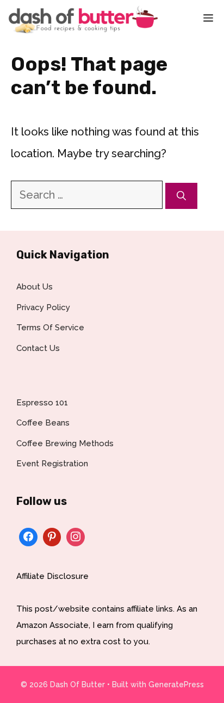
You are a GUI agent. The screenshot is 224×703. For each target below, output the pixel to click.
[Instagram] (76, 535)
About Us (34, 287)
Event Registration (52, 463)
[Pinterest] (52, 535)
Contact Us (38, 348)
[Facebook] (28, 535)
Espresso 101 (42, 403)
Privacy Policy (43, 307)
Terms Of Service (50, 327)
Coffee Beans (43, 423)
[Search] (181, 196)
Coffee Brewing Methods (65, 443)
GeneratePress (176, 684)
